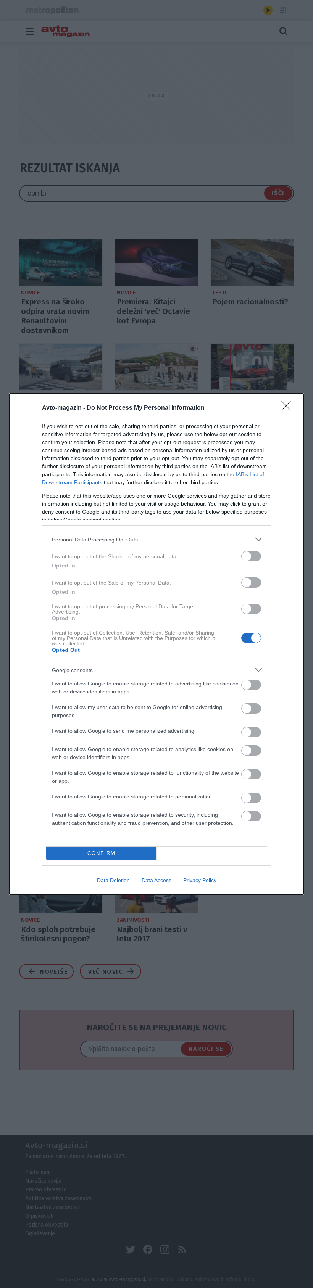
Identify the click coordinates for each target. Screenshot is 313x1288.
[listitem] (156, 539)
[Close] (288, 408)
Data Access (156, 880)
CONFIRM (101, 853)
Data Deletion (113, 880)
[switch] (251, 556)
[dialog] (156, 644)
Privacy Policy (199, 880)
